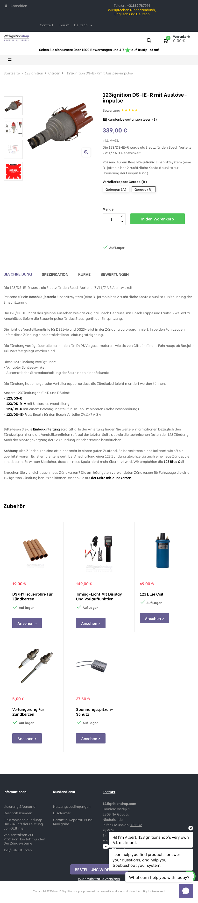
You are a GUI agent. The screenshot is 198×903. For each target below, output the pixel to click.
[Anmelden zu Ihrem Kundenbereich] (6, 5)
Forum (64, 24)
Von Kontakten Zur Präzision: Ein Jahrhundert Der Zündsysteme (25, 838)
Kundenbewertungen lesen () (130, 119)
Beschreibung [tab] (18, 274)
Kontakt (109, 791)
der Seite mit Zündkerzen (111, 477)
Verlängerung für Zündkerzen (28, 711)
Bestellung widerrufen (99, 869)
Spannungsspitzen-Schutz (94, 711)
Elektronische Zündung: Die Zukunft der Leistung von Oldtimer (23, 823)
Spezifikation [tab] (55, 274)
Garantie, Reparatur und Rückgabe (72, 821)
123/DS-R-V (16, 403)
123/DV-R (14, 408)
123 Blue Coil (174, 461)
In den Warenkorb (157, 218)
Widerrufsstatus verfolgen (99, 878)
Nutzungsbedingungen (72, 806)
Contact (46, 24)
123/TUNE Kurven (18, 849)
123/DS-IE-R (16, 414)
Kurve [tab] (84, 274)
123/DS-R (14, 398)
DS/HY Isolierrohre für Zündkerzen (32, 596)
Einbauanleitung (46, 428)
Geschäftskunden (18, 812)
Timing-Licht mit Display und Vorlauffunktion (99, 596)
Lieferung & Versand (19, 806)
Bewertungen (115, 274)
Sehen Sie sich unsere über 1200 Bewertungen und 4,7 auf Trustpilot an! (99, 49)
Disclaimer (62, 812)
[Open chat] (186, 891)
